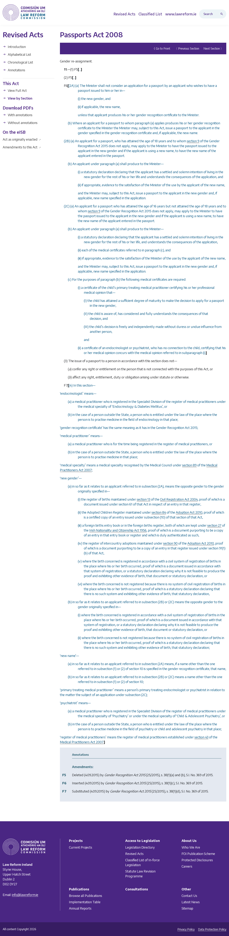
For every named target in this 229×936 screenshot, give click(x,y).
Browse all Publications (85, 895)
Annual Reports (80, 908)
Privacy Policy (186, 929)
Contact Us (189, 895)
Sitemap (187, 908)
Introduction (16, 47)
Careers (187, 866)
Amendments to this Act (22, 147)
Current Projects (80, 847)
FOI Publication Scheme (198, 853)
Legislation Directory (140, 847)
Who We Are (191, 847)
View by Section (19, 98)
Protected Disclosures (197, 860)
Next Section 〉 (213, 48)
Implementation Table (84, 902)
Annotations (16, 70)
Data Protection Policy (212, 929)
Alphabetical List (19, 54)
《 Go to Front (161, 48)
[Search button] (222, 13)
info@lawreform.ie (25, 895)
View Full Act (17, 90)
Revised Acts (134, 853)
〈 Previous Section (187, 48)
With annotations (19, 115)
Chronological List (20, 62)
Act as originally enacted (22, 139)
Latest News (191, 902)
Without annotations (22, 123)
